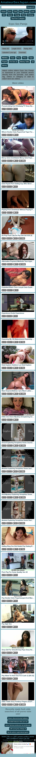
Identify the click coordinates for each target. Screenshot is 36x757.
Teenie (9, 15)
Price (25, 58)
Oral (15, 11)
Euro (9, 11)
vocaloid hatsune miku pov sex (18, 721)
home (4, 736)
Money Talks (24, 62)
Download (22, 52)
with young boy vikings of (18, 728)
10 (33, 62)
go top (27, 738)
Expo (12, 58)
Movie (26, 11)
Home (3, 11)
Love (33, 11)
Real (23, 15)
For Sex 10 (13, 62)
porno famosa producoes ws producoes (18, 725)
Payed (4, 62)
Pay (18, 58)
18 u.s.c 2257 (12, 736)
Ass (20, 11)
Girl (4, 15)
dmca (21, 738)
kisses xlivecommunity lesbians (18, 718)
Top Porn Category (18, 18)
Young (17, 15)
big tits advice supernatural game (17, 732)
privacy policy (23, 736)
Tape (31, 58)
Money (4, 65)
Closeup (30, 15)
